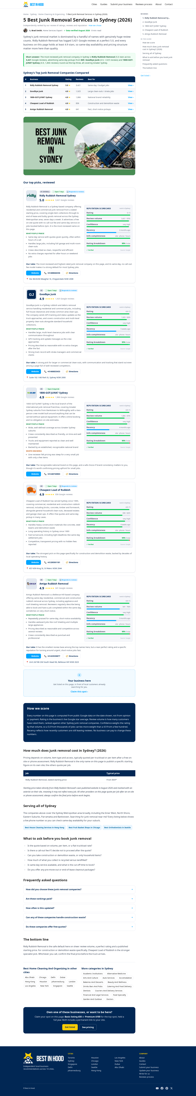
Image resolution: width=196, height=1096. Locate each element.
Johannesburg (58, 981)
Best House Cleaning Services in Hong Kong (44, 827)
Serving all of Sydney (152, 53)
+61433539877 (52, 656)
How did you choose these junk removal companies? (53, 889)
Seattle (70, 986)
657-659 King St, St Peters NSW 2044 (44, 568)
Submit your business (121, 4)
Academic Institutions (93, 973)
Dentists (87, 990)
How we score (149, 42)
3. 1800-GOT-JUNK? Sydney (154, 26)
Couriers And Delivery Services (108, 990)
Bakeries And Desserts (93, 982)
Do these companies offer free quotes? (46, 926)
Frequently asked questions (155, 64)
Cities (94, 4)
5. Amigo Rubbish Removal (155, 34)
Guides (103, 4)
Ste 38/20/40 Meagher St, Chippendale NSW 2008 (49, 279)
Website (33, 273)
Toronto (71, 1057)
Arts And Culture (90, 978)
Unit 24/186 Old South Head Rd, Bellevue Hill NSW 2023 (52, 662)
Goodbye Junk (36, 91)
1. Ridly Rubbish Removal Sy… (156, 18)
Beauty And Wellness (117, 982)
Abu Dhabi (30, 977)
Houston (43, 981)
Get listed (70, 1027)
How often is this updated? (40, 908)
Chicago (42, 977)
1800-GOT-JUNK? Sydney (41, 97)
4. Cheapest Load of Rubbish (155, 30)
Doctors (110, 999)
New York (44, 986)
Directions (72, 273)
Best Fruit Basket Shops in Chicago (84, 827)
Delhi (53, 977)
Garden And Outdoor (92, 999)
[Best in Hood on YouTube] (157, 1088)
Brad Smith (37, 30)
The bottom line (150, 68)
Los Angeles (30, 986)
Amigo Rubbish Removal (41, 109)
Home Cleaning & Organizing (51, 14)
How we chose (95, 25)
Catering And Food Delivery (119, 986)
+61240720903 (52, 474)
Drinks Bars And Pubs (93, 986)
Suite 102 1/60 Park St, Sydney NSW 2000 (46, 377)
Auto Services (109, 978)
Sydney (33, 14)
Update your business (149, 1070)
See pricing (88, 1027)
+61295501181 (52, 562)
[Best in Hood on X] (171, 1088)
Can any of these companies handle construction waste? (56, 917)
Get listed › (145, 75)
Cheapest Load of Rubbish (42, 103)
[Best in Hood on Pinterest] (166, 1088)
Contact (169, 4)
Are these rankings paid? (39, 898)
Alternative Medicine (116, 973)
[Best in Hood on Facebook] (162, 1088)
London (72, 981)
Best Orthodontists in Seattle (117, 827)
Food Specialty (119, 995)
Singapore (57, 986)
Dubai (62, 977)
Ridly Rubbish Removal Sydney (44, 85)
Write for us (144, 1073)
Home (26, 14)
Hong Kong (30, 981)
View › (131, 85)
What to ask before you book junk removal (157, 58)
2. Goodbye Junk (150, 22)
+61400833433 (52, 371)
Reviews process (144, 4)
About (158, 4)
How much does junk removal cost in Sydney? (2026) (156, 48)
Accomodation (125, 978)
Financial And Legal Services (96, 995)
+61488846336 (52, 273)
